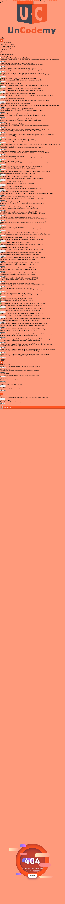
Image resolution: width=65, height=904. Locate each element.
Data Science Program (7, 44)
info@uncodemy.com (6, 1)
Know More (3, 61)
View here (2, 399)
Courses (2, 38)
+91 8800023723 (52, 1)
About (2, 392)
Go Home (32, 875)
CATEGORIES (25, 3)
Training (2, 360)
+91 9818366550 (16, 1)
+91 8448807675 (26, 1)
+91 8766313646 (36, 1)
